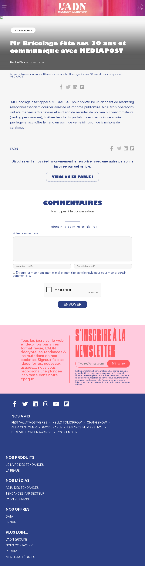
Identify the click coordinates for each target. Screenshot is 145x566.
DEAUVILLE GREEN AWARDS (31, 432)
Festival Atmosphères (29, 422)
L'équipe (12, 551)
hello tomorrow (67, 422)
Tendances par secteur (25, 493)
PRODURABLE (52, 427)
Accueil (14, 74)
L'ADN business (17, 499)
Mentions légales (20, 557)
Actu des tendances (22, 487)
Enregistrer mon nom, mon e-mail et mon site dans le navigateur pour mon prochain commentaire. (69, 274)
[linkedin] (75, 88)
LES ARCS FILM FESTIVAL (85, 427)
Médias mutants (30, 74)
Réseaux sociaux (23, 30)
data (9, 516)
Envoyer (72, 304)
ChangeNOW (97, 422)
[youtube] (56, 405)
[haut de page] (138, 561)
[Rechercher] (140, 7)
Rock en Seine (68, 432)
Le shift (12, 522)
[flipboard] (82, 88)
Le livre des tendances (25, 464)
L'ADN (19, 62)
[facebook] (61, 88)
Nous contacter (19, 545)
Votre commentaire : (26, 233)
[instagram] (45, 405)
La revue (13, 470)
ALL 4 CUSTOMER (24, 427)
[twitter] (68, 88)
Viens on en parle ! (72, 177)
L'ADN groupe (16, 539)
